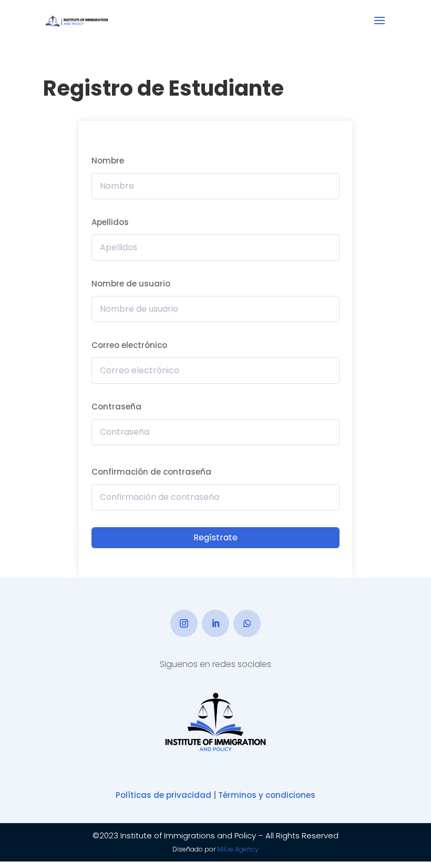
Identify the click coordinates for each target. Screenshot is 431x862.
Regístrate (215, 537)
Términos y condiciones (266, 795)
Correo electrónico (129, 345)
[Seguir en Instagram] (184, 623)
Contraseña (116, 406)
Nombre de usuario (130, 283)
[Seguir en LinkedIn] (215, 623)
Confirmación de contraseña (151, 471)
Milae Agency (238, 849)
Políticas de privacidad (163, 795)
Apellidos (110, 222)
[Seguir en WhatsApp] (247, 623)
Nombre (107, 160)
